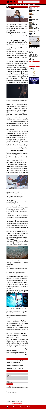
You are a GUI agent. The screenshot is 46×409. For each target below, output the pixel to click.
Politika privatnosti (31, 406)
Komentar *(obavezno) (8, 375)
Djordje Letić (8, 386)
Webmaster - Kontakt (19, 406)
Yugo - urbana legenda (32, 68)
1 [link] (14, 403)
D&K (9, 4)
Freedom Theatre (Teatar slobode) (33, 69)
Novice (7, 4)
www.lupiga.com (24, 407)
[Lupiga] (11, 1)
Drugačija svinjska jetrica (32, 64)
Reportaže (23, 4)
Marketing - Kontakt (25, 406)
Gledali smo (33, 4)
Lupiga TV (12, 4)
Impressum (14, 406)
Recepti (31, 61)
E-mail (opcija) (8, 381)
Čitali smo (29, 4)
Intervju (26, 4)
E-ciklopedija (32, 66)
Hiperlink (16, 4)
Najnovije (30, 6)
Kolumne (19, 4)
